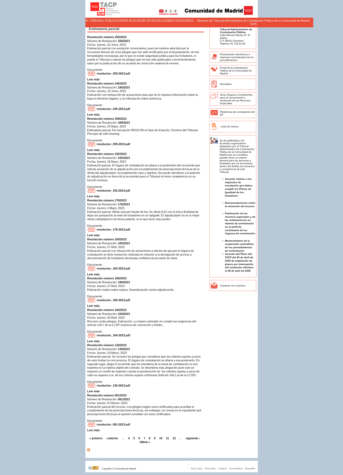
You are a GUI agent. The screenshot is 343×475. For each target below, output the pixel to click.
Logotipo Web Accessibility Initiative (93, 467)
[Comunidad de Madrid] (215, 13)
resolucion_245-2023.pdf (113, 108)
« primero (96, 438)
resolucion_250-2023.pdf (113, 73)
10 (160, 438)
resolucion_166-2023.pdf (113, 300)
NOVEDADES (184, 20)
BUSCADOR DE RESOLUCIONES (151, 20)
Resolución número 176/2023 (107, 200)
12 (174, 438)
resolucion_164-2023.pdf (113, 335)
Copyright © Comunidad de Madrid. (119, 468)
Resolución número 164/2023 (107, 309)
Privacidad (210, 468)
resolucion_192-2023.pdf (113, 190)
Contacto (222, 468)
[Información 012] (165, 13)
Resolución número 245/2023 (107, 83)
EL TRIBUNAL (95, 20)
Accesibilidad (235, 468)
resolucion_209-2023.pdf (113, 144)
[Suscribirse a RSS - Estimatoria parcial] (88, 450)
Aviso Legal (196, 468)
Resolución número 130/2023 (107, 345)
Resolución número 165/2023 (107, 239)
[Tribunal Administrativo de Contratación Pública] (105, 9)
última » (145, 442)
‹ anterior (112, 438)
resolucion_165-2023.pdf (113, 268)
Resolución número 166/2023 (107, 278)
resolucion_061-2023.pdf (113, 424)
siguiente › (193, 438)
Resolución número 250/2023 (107, 37)
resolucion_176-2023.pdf (113, 229)
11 (167, 438)
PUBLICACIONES (116, 20)
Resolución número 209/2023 (107, 118)
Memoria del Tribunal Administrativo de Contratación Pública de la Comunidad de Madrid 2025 (253, 22)
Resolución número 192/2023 (107, 153)
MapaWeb (250, 468)
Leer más (93, 79)
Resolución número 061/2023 (107, 395)
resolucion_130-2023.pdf (113, 385)
